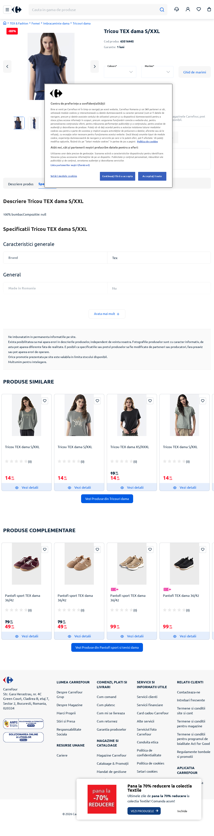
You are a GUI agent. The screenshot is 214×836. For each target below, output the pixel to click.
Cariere (62, 755)
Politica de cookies (150, 763)
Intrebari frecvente (191, 700)
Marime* (149, 66)
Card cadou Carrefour (153, 713)
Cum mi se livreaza (111, 713)
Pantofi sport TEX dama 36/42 (22, 597)
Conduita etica (147, 742)
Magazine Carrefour (111, 755)
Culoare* (112, 66)
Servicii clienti (147, 696)
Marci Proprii (66, 713)
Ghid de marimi (194, 72)
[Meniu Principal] (7, 9)
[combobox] (120, 72)
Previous (7, 66)
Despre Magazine (70, 705)
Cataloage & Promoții (113, 763)
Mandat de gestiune (111, 771)
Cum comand (106, 696)
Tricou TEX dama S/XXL (22, 447)
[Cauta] (162, 9)
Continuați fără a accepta (117, 176)
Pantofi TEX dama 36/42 (181, 595)
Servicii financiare (150, 705)
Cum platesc (106, 705)
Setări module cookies (64, 176)
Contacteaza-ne (188, 692)
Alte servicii (145, 721)
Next (95, 66)
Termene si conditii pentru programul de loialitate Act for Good (193, 739)
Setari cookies (147, 771)
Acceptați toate (152, 176)
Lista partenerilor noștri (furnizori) (70, 165)
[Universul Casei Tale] (18, 9)
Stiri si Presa (66, 721)
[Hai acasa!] (4, 23)
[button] (209, 10)
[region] (108, 136)
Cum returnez (107, 721)
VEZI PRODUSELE (142, 811)
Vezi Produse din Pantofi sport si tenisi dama (107, 647)
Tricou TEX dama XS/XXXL (129, 447)
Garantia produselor (111, 729)
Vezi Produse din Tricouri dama (107, 499)
